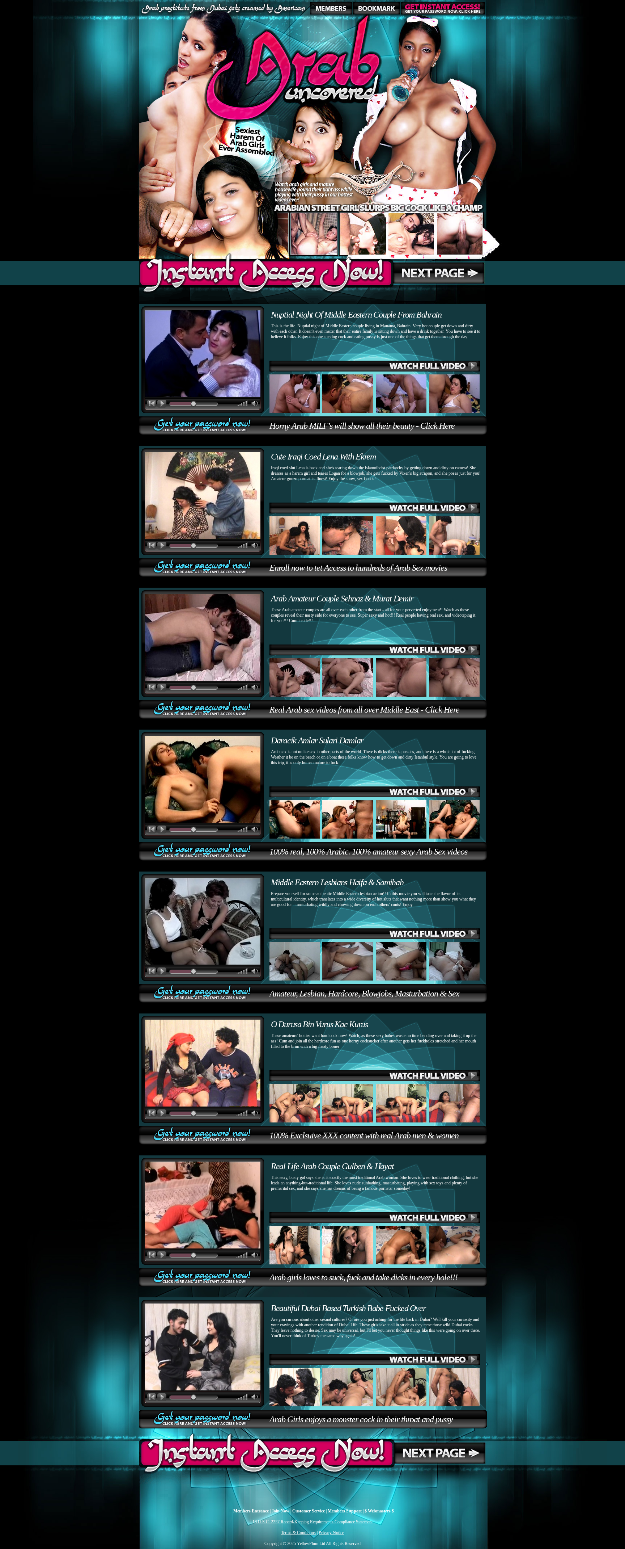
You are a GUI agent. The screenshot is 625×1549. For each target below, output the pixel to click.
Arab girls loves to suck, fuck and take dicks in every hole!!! (363, 1277)
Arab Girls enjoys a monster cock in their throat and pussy (361, 1419)
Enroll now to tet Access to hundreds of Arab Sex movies (358, 567)
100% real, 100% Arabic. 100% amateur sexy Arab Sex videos (368, 851)
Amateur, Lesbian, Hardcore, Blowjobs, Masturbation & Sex (364, 993)
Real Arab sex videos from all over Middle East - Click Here (364, 709)
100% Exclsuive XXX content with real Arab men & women (364, 1135)
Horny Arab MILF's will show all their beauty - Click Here (362, 426)
